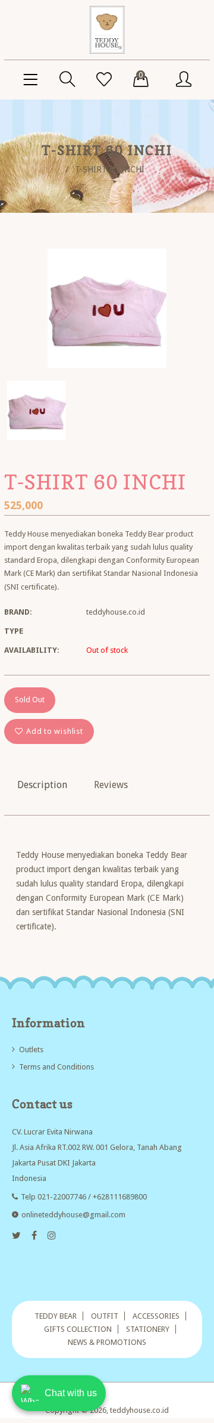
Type (13, 631)
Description (42, 784)
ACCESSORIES (156, 1316)
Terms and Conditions (56, 1066)
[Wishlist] (104, 80)
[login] (183, 80)
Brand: (18, 611)
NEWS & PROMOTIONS (107, 1342)
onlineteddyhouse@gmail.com (73, 1214)
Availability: (31, 650)
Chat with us (71, 1393)
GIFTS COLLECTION (78, 1329)
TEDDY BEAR (55, 1316)
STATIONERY (147, 1329)
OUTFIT (104, 1316)
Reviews (111, 784)
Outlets (31, 1049)
